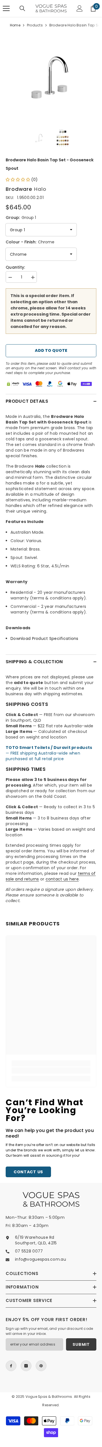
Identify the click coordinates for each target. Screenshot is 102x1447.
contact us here (62, 879)
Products (35, 25)
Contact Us (28, 1172)
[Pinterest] (41, 1365)
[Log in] (79, 8)
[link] (51, 1070)
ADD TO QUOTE (51, 350)
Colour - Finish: (30, 242)
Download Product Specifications (44, 638)
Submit (81, 1344)
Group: (21, 217)
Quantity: (15, 267)
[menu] (6, 8)
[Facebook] (11, 1365)
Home (15, 25)
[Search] (22, 8)
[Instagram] (26, 1365)
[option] (51, 76)
